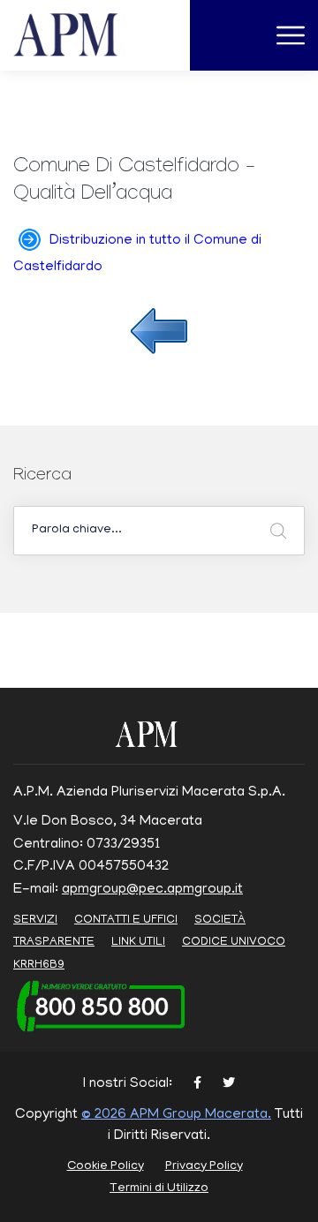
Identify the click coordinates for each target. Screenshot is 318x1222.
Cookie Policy (105, 1166)
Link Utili (138, 942)
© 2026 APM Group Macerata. (176, 1115)
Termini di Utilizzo (159, 1189)
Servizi (35, 920)
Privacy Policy (204, 1166)
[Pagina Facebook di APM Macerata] (197, 1084)
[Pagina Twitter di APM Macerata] (229, 1084)
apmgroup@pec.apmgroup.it (152, 890)
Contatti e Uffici (126, 920)
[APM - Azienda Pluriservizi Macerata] (87, 36)
